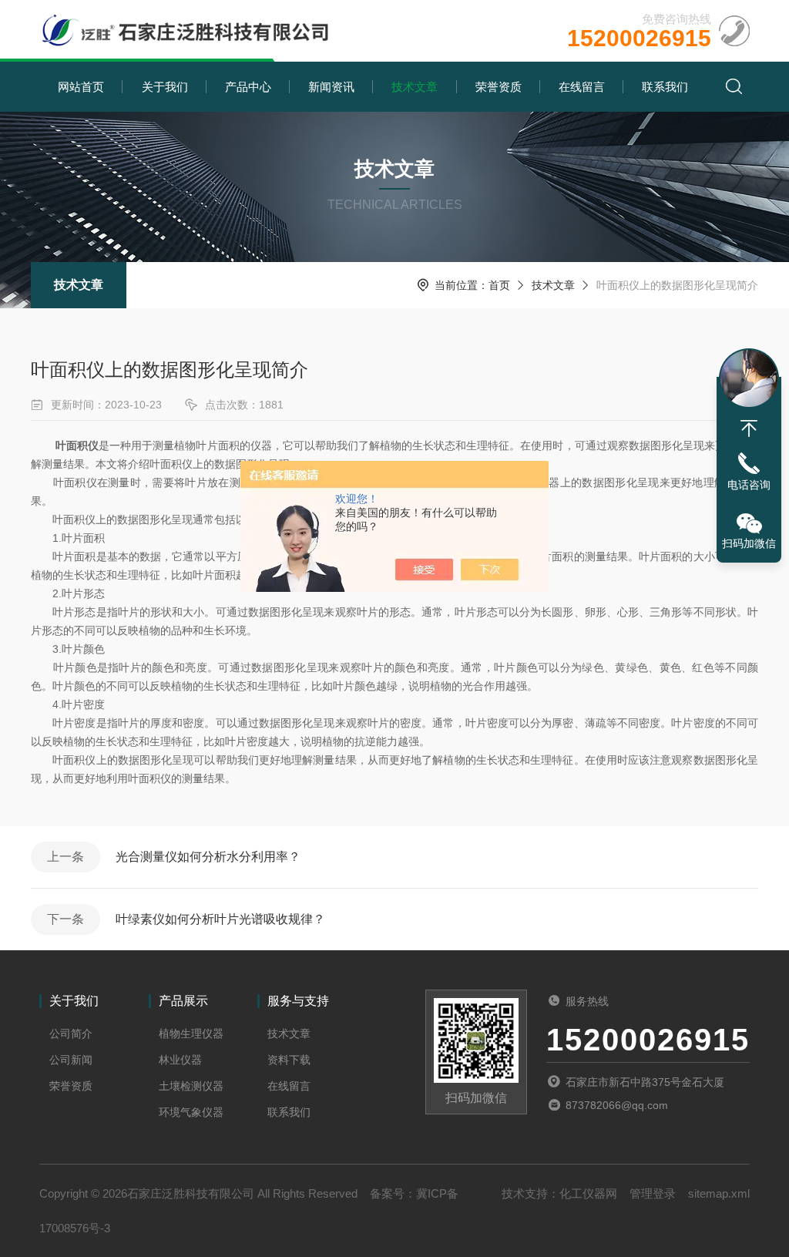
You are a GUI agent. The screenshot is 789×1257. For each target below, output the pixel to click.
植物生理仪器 (191, 1033)
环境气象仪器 (191, 1112)
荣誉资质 (498, 86)
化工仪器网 (588, 1193)
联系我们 (665, 86)
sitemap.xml (719, 1193)
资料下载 (289, 1060)
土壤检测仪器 (191, 1086)
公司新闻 (70, 1060)
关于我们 (165, 86)
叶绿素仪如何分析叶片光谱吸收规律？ (220, 919)
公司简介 (70, 1033)
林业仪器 (180, 1060)
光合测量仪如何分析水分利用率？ (208, 856)
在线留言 (582, 86)
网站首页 (81, 86)
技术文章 (414, 86)
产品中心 (248, 86)
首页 (499, 285)
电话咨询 (749, 485)
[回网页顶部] (749, 428)
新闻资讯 (331, 86)
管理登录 (653, 1193)
